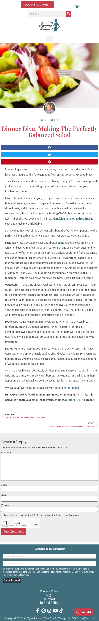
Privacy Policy (49, 591)
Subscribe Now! (12, 580)
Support (49, 599)
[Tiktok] (61, 610)
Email (5, 495)
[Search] (68, 14)
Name (5, 485)
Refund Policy (49, 603)
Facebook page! (69, 387)
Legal (49, 595)
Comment (6, 452)
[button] (49, 39)
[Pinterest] (43, 610)
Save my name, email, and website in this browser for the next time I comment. (41, 515)
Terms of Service (20, 575)
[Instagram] (49, 610)
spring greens (65, 242)
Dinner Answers (76, 400)
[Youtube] (55, 610)
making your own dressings (73, 218)
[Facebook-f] (37, 610)
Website (5, 505)
